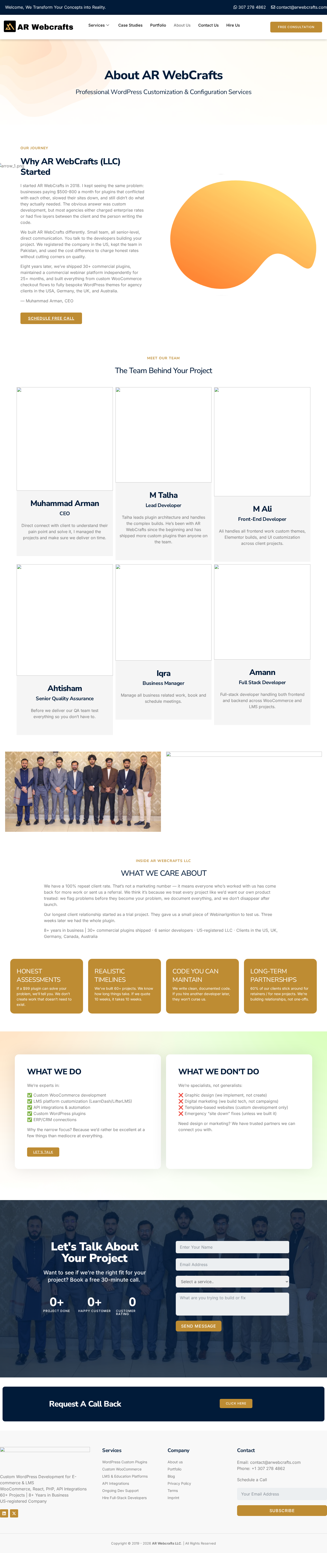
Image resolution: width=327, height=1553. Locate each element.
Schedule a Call (252, 1479)
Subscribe (282, 1510)
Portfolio (158, 25)
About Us (182, 25)
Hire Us (233, 25)
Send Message (198, 1326)
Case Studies (130, 25)
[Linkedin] (4, 1513)
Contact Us (208, 25)
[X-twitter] (14, 1513)
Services (96, 25)
